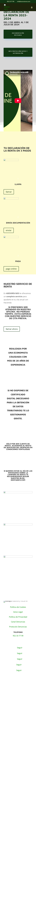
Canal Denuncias (18, 621)
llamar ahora (12, 329)
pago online (11, 268)
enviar (9, 230)
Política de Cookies (18, 607)
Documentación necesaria (18, 34)
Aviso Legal (18, 612)
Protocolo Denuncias (18, 626)
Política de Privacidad (18, 617)
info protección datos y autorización (18, 52)
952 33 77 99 (18, 635)
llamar (9, 191)
